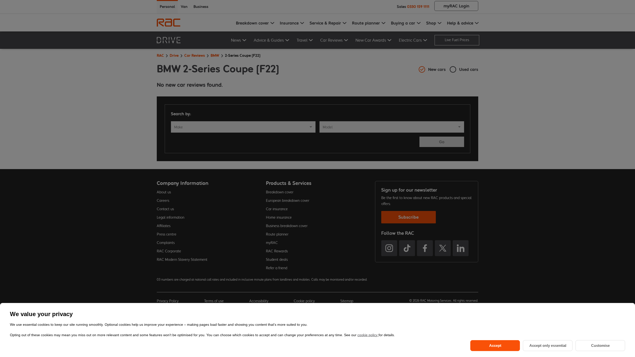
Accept (495, 345)
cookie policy (368, 335)
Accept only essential (547, 345)
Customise (600, 345)
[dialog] (317, 330)
